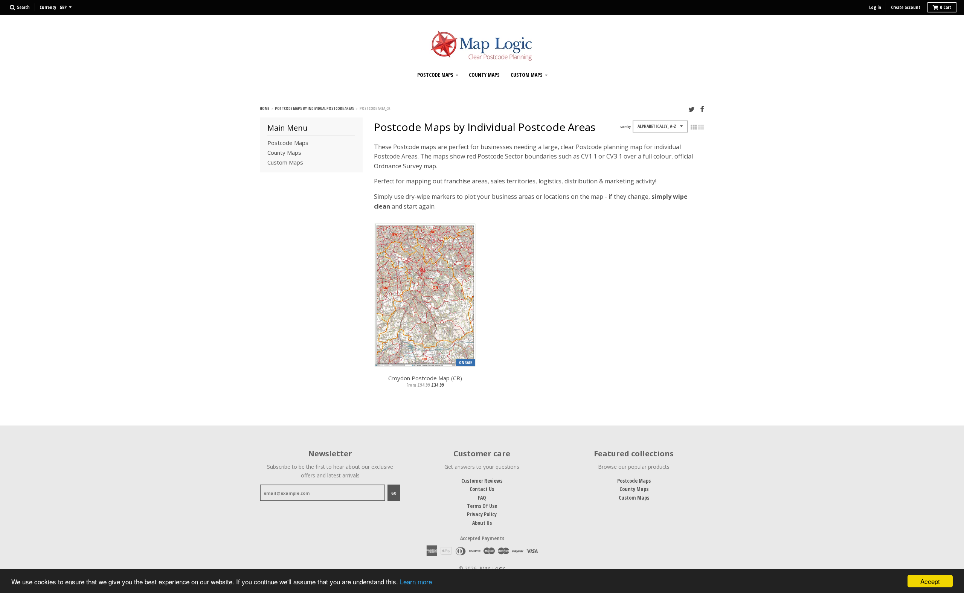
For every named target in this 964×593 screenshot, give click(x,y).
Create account (905, 7)
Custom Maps (527, 74)
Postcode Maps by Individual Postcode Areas (314, 108)
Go (394, 493)
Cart (945, 7)
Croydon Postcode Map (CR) (425, 378)
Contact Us (482, 488)
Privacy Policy (482, 514)
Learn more (416, 581)
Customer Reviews (481, 480)
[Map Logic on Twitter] (691, 109)
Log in (875, 7)
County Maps (484, 74)
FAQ (482, 497)
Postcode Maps (435, 74)
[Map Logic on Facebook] (702, 109)
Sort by (625, 126)
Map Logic (492, 568)
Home (264, 108)
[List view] (701, 127)
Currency (48, 7)
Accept (930, 581)
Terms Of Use (482, 505)
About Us (482, 522)
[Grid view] (694, 127)
